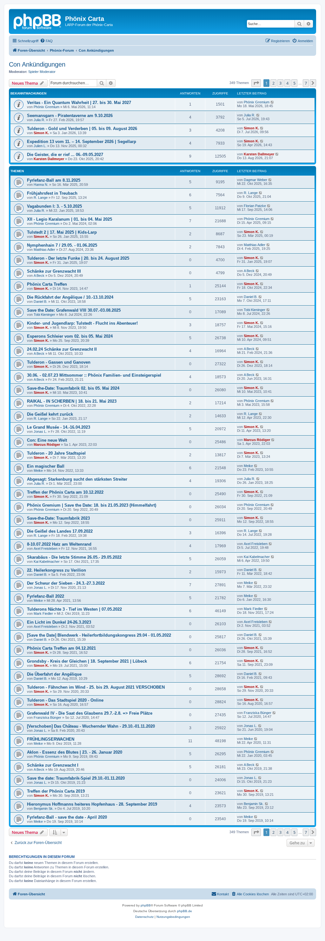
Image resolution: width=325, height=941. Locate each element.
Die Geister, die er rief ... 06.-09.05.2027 (65, 154)
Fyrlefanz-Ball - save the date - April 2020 (67, 817)
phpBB (146, 905)
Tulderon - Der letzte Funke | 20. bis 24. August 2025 (78, 258)
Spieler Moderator (42, 72)
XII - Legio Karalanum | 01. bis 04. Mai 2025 (69, 219)
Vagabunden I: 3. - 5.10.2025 (54, 206)
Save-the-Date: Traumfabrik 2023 (58, 518)
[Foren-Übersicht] (37, 20)
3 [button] (280, 83)
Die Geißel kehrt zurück (50, 414)
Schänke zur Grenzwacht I (52, 765)
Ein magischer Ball (45, 466)
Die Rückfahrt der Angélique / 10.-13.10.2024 (70, 297)
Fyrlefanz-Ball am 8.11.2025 (53, 180)
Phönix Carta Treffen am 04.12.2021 (61, 648)
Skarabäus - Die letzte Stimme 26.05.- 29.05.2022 (74, 557)
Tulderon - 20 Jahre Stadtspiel (56, 453)
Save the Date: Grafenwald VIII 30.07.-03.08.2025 (74, 310)
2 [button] (273, 83)
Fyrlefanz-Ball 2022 (45, 596)
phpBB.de (184, 911)
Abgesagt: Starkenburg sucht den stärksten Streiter (77, 479)
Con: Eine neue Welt (47, 440)
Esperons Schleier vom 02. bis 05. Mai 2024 (70, 336)
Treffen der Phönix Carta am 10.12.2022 (65, 492)
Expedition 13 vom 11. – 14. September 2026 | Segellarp (81, 141)
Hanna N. (41, 184)
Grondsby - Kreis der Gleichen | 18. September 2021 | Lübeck (87, 661)
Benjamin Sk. (44, 808)
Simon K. (41, 133)
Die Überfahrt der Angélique (54, 674)
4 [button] (287, 83)
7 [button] (306, 83)
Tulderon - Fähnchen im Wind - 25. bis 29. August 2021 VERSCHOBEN (96, 687)
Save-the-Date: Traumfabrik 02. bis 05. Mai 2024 (73, 388)
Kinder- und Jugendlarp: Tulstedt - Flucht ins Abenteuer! (82, 323)
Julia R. (39, 120)
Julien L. (40, 146)
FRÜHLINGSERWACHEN (50, 739)
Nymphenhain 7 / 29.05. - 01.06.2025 (62, 245)
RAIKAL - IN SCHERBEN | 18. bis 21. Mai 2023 (71, 401)
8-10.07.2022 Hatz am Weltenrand (59, 544)
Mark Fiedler (43, 613)
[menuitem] (46, 41)
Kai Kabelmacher (47, 561)
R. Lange (41, 197)
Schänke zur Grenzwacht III (54, 271)
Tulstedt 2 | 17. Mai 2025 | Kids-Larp (62, 232)
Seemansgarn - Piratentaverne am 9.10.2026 (70, 115)
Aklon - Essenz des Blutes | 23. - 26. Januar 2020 (74, 752)
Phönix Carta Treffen (47, 284)
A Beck (39, 275)
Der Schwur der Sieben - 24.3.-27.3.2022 (66, 583)
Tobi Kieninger (44, 314)
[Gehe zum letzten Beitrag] (272, 102)
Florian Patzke (255, 206)
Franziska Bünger (47, 717)
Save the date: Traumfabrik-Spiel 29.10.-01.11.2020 (76, 778)
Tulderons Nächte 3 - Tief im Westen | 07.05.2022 (74, 609)
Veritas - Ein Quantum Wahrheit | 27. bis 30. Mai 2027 (79, 102)
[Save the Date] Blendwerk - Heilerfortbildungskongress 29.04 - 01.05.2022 (99, 635)
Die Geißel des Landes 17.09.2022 (60, 531)
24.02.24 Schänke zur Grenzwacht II (62, 349)
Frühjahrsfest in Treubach (52, 193)
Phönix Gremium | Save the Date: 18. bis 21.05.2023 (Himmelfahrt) (91, 505)
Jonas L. (40, 431)
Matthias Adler (44, 249)
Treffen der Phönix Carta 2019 (56, 791)
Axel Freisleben (45, 548)
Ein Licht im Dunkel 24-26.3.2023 (59, 622)
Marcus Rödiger (47, 444)
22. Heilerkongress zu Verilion (56, 570)
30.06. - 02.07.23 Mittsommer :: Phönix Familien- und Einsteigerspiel (94, 375)
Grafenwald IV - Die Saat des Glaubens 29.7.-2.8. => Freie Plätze (89, 713)
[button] (256, 83)
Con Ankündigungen (37, 64)
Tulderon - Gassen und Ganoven (58, 362)
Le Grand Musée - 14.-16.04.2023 (58, 427)
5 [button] (294, 83)
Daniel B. (40, 301)
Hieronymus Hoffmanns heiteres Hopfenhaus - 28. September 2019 (92, 804)
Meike (38, 470)
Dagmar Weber (255, 180)
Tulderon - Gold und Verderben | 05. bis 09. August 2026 (82, 128)
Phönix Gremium (46, 107)
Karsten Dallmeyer (49, 159)
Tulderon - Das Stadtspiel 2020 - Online (65, 700)
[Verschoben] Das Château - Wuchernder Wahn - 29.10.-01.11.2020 (91, 726)
